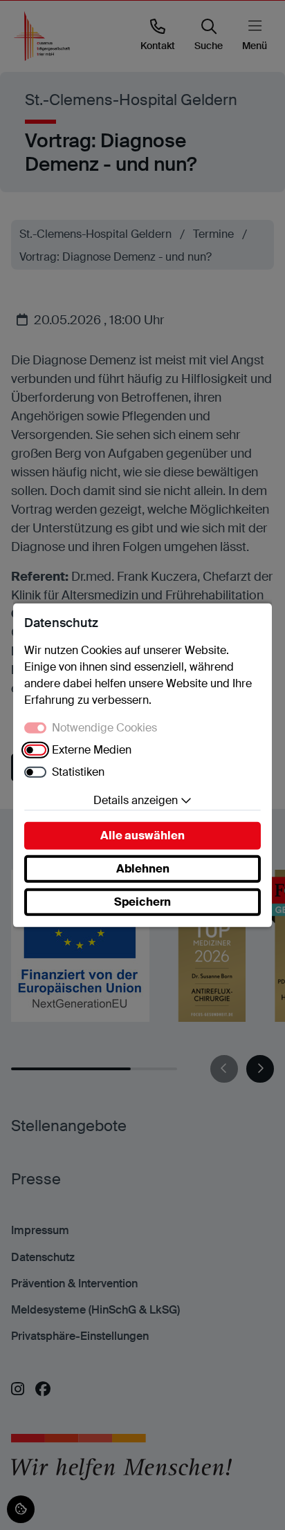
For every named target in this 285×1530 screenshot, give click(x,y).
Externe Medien (91, 750)
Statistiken (78, 772)
